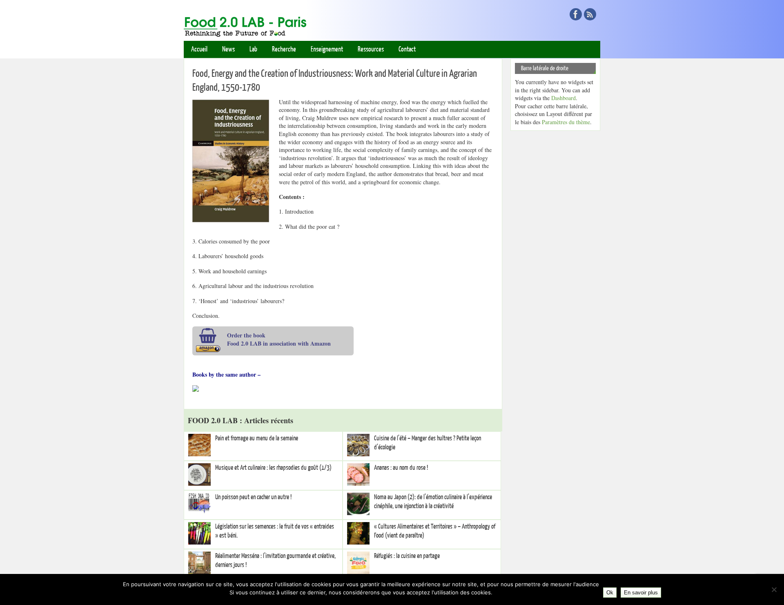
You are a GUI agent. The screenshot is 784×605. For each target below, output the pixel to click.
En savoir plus (641, 592)
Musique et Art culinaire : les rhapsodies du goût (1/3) (273, 467)
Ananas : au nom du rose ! (401, 467)
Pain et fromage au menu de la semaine (256, 438)
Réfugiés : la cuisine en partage (407, 556)
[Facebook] (576, 14)
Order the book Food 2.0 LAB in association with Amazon (279, 339)
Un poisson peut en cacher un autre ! (253, 497)
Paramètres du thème (566, 122)
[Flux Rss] (590, 14)
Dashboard (563, 98)
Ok (609, 592)
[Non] (774, 589)
